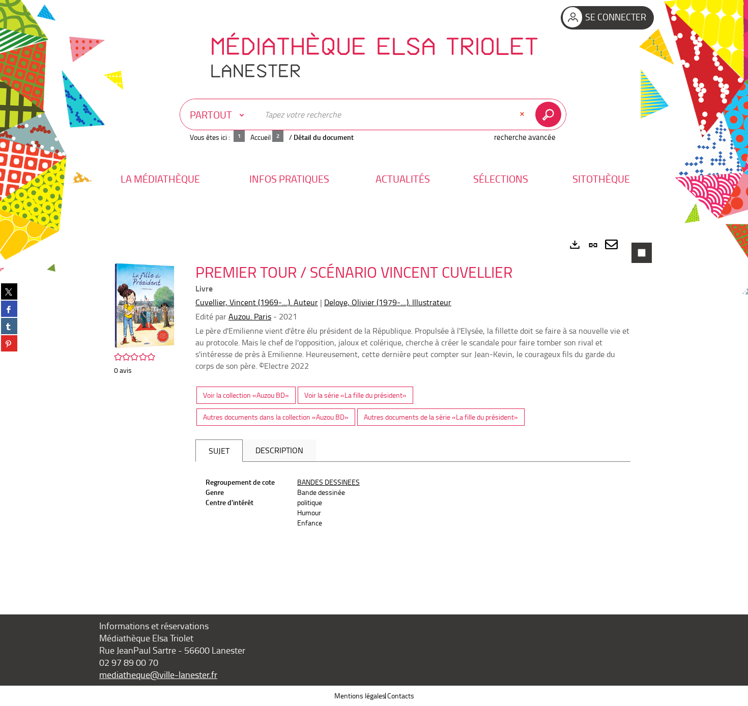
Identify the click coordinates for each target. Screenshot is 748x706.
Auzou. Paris (249, 316)
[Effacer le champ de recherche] (523, 114)
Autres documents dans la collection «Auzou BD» (276, 417)
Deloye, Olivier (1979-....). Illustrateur (387, 302)
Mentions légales (360, 695)
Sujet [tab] (219, 450)
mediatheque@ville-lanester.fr (158, 674)
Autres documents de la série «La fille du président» (441, 417)
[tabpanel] (374, 410)
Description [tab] (279, 450)
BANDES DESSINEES (328, 482)
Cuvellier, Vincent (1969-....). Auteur (256, 302)
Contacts (400, 695)
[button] (160, 179)
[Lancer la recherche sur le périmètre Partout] (550, 114)
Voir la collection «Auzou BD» (246, 395)
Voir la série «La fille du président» (355, 395)
